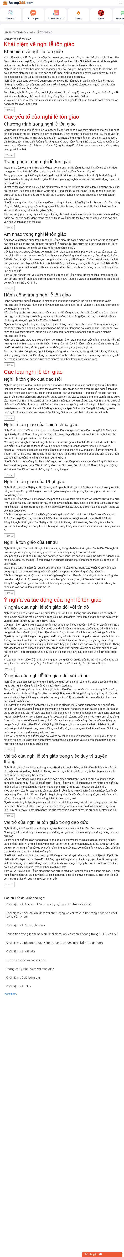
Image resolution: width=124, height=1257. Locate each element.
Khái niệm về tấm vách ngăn (25, 925)
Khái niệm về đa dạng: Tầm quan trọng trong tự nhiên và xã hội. (49, 904)
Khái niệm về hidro (18, 986)
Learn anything (15, 32)
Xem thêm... (11, 994)
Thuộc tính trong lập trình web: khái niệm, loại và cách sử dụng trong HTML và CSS (61, 934)
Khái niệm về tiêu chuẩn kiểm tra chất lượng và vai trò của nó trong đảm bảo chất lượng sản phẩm (61, 914)
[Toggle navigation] (120, 3)
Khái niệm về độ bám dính (23, 977)
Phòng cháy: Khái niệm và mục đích (30, 969)
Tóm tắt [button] (9, 109)
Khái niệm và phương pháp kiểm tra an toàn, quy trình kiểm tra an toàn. (54, 943)
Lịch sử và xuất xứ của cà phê (26, 960)
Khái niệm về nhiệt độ (20, 951)
